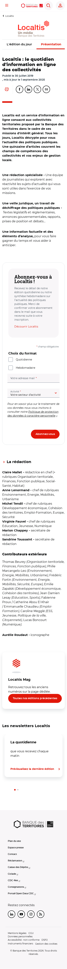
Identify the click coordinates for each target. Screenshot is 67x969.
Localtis (9, 16)
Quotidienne (24, 359)
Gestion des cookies (46, 943)
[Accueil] (32, 5)
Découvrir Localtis (26, 326)
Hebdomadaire (25, 367)
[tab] (15, 790)
